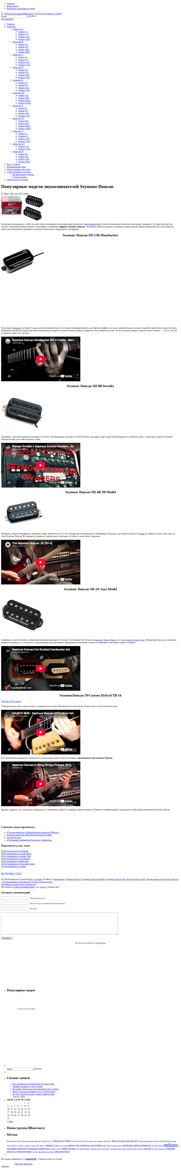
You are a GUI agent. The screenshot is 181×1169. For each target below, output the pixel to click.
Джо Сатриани (98, 1141)
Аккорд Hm (23, 159)
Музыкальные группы (23, 174)
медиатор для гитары (158, 1149)
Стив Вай (162, 1141)
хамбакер (16, 328)
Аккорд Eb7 (24, 98)
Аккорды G (17, 131)
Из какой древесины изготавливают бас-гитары (35, 1089)
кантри (99, 640)
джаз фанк (93, 1149)
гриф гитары (68, 1148)
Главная (10, 3)
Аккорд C (22, 57)
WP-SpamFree (101, 943)
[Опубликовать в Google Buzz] (16, 853)
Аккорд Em (23, 88)
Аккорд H (23, 154)
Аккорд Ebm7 (24, 103)
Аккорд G (23, 133)
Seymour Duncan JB (115, 879)
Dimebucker (58, 879)
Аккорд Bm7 (24, 52)
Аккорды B (17, 42)
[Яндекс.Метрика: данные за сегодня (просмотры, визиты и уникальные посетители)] (23, 1164)
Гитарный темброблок (41, 840)
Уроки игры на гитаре (17, 179)
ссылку (43, 887)
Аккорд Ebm (24, 100)
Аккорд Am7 (24, 39)
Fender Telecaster (35, 1141)
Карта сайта (12, 6)
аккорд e (42, 1145)
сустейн (35, 1152)
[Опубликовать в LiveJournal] (15, 859)
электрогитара (62, 1151)
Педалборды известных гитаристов (18, 884)
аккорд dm (35, 1145)
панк (96, 437)
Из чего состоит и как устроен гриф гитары (33, 1094)
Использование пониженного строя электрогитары (27, 882)
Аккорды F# (18, 118)
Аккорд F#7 (23, 123)
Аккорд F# (23, 121)
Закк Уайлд (107, 1141)
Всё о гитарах (13, 164)
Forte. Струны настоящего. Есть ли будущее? (34, 1091)
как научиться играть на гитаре (132, 1149)
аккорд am (15, 1145)
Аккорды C (17, 54)
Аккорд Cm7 (24, 65)
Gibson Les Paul (61, 1140)
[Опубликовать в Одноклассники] (18, 864)
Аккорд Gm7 (24, 141)
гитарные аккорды (17, 1148)
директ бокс (105, 1149)
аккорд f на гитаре (61, 1145)
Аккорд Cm (23, 62)
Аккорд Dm (23, 75)
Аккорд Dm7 (24, 77)
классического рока (135, 640)
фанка (113, 640)
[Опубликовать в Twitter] (13, 866)
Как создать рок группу (125, 1140)
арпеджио (154, 1145)
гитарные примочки (38, 1148)
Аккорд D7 (23, 72)
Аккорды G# (18, 144)
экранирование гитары (46, 1152)
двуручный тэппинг (82, 1149)
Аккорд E (22, 82)
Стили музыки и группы (19, 172)
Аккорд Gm (23, 139)
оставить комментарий (23, 887)
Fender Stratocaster (23, 1141)
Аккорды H (17, 151)
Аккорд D (23, 70)
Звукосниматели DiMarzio (46, 832)
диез (98, 1149)
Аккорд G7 (23, 136)
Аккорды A (17, 29)
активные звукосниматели (136, 1145)
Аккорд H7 (23, 156)
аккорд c (22, 1145)
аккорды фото (117, 1145)
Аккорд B (22, 44)
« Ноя (10, 1121)
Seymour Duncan (73, 879)
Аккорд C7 (23, 60)
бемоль (161, 1145)
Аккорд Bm (23, 49)
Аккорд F (22, 108)
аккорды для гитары (91, 1145)
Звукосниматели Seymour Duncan (162, 879)
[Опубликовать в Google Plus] (16, 856)
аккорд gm (74, 1145)
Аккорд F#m (24, 126)
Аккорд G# (23, 146)
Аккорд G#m (24, 149)
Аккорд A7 (23, 34)
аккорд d (28, 1145)
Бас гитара (89, 1141)
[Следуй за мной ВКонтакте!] (19, 13)
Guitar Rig (81, 1141)
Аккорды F (17, 105)
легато (147, 1148)
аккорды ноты (107, 1145)
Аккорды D (17, 67)
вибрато (171, 1144)
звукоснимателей (92, 224)
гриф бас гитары (55, 1149)
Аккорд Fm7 (24, 116)
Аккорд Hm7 (24, 162)
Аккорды (11, 26)
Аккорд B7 (23, 47)
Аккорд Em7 (24, 90)
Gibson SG (73, 1141)
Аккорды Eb (18, 93)
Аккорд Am (23, 37)
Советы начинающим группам (148, 1141)
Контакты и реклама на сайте (21, 8)
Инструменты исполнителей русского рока (33, 1084)
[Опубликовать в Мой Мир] (15, 861)
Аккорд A (23, 31)
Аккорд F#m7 (24, 128)
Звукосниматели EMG (41, 835)
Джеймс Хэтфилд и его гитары (27, 1086)
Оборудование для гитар (19, 169)
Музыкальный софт (16, 167)
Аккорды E (17, 80)
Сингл (18, 837)
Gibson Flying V (46, 1141)
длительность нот (116, 1149)
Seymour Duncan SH (135, 879)
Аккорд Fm (23, 113)
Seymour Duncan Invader (93, 879)
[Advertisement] (90, 304)
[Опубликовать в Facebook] (14, 851)
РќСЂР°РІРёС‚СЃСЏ (11, 873)
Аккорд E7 (23, 85)
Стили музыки (19, 177)
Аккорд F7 (23, 111)
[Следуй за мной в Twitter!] (48, 13)
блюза (142, 533)
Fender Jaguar (11, 1141)
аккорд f (50, 1145)
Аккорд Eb (23, 95)
